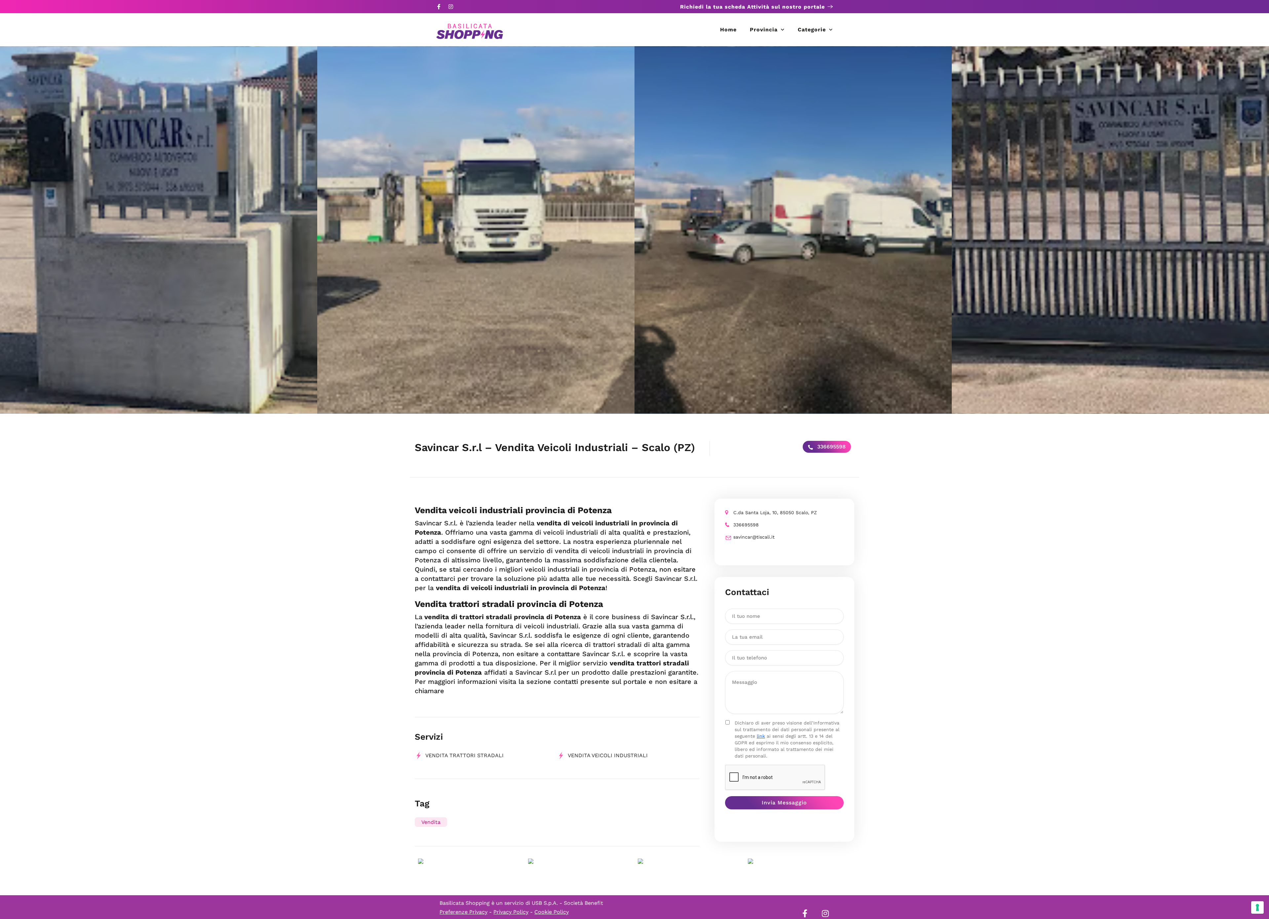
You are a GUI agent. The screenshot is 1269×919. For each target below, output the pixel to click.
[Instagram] (450, 6)
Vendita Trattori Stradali (464, 755)
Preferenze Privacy (463, 912)
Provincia (764, 29)
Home (728, 29)
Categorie (812, 29)
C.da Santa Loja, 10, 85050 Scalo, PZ (775, 512)
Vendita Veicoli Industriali (608, 755)
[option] (158, 230)
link (761, 736)
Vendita (431, 822)
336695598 (831, 446)
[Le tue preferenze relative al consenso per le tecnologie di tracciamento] (1257, 907)
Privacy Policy (510, 912)
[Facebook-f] (439, 6)
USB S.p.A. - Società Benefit (567, 903)
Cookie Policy (551, 912)
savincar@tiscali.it (754, 537)
